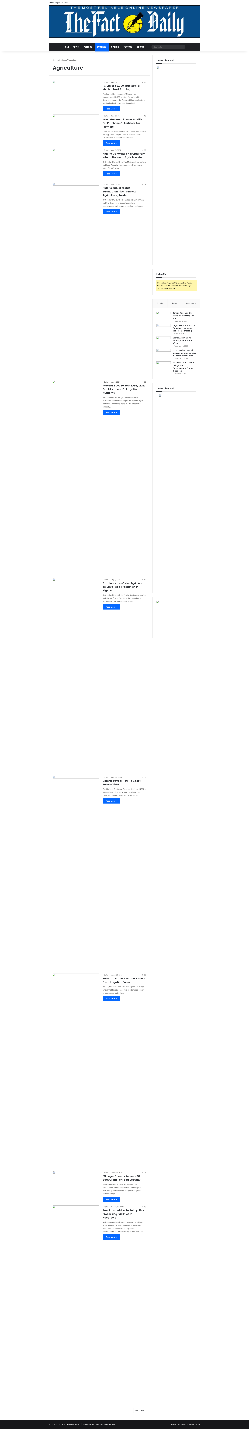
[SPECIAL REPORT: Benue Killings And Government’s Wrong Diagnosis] (163, 366)
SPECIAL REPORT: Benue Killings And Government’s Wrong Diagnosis (183, 366)
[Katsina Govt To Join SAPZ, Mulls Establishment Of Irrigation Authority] (76, 478)
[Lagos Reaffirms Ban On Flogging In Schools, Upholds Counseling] (163, 329)
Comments (191, 303)
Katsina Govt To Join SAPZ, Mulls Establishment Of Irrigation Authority (124, 389)
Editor (106, 82)
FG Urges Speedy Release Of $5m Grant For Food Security (121, 1178)
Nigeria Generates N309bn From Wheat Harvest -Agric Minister (124, 155)
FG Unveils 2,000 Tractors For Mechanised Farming (121, 87)
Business (101, 47)
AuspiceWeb (111, 1424)
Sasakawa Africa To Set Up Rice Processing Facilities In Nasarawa (123, 1214)
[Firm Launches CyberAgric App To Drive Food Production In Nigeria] (76, 675)
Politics (88, 47)
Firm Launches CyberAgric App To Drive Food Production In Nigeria (123, 586)
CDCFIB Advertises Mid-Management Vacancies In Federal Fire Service (184, 353)
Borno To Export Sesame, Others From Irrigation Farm (124, 980)
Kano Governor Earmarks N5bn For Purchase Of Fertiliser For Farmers (123, 123)
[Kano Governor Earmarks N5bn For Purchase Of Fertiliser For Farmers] (76, 130)
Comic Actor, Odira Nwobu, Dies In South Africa (182, 341)
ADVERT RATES (193, 1424)
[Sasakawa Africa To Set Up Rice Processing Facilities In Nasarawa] (76, 1302)
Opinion (115, 47)
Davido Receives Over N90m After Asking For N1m (183, 316)
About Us (182, 1424)
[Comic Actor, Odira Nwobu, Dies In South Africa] (163, 341)
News (76, 47)
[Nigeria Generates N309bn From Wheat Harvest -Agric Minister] (76, 164)
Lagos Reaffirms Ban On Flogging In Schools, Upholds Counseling (184, 328)
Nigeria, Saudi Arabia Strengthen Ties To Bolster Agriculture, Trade (120, 191)
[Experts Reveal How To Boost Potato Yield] (76, 873)
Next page (139, 1410)
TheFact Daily (88, 1424)
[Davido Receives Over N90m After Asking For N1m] (163, 316)
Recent (175, 303)
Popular (160, 303)
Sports (140, 47)
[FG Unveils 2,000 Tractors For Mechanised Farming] (76, 94)
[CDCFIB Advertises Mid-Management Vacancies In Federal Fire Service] (163, 354)
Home (66, 47)
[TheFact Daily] (124, 21)
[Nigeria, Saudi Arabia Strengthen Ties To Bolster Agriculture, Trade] (76, 280)
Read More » (111, 109)
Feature (128, 47)
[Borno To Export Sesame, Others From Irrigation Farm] (76, 1071)
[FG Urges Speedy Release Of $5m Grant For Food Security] (76, 1186)
